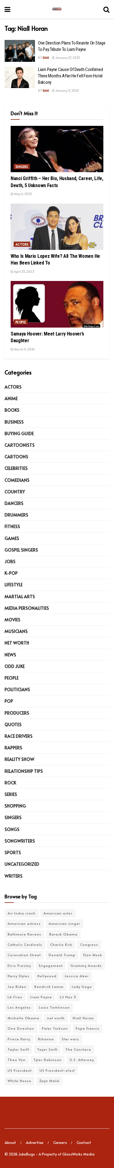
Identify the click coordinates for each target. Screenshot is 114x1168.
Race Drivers (19, 736)
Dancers (14, 503)
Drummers (16, 515)
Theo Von (17, 1059)
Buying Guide (19, 433)
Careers (60, 1142)
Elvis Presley (19, 965)
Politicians (17, 689)
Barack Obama (63, 934)
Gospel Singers (21, 550)
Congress (89, 944)
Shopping (15, 806)
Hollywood (47, 976)
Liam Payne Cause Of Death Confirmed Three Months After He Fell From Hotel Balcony (70, 76)
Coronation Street (24, 955)
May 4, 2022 (22, 194)
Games (12, 538)
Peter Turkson (55, 1028)
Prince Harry (19, 1039)
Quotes (13, 724)
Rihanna (46, 1039)
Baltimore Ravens (24, 934)
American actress (24, 923)
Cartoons (16, 457)
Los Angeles (19, 1007)
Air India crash (22, 913)
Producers (17, 713)
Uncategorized (22, 864)
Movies (12, 620)
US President (20, 1070)
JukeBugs (27, 1154)
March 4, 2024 (24, 349)
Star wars (70, 1039)
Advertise (34, 1142)
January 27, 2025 (67, 57)
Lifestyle (13, 585)
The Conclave (78, 1049)
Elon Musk (92, 955)
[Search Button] (106, 9)
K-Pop (11, 573)
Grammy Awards (86, 965)
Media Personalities (27, 608)
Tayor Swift (47, 1049)
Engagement (51, 965)
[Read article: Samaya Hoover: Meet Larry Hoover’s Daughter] (57, 304)
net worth (56, 1018)
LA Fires (15, 997)
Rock (10, 783)
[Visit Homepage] (57, 9)
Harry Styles (18, 976)
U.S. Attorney (82, 1059)
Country (15, 492)
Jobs (10, 561)
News (10, 655)
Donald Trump (62, 955)
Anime (11, 398)
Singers (22, 167)
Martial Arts (20, 596)
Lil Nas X (68, 997)
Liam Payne (41, 997)
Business (14, 422)
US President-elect (57, 1070)
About (10, 1142)
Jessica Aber (76, 976)
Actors (22, 244)
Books (12, 410)
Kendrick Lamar (49, 986)
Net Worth (17, 643)
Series (11, 794)
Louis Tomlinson (54, 1007)
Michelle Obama (23, 1018)
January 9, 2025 (67, 90)
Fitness (12, 526)
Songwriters (20, 841)
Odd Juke (15, 666)
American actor (57, 913)
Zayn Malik (49, 1080)
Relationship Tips (24, 771)
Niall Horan (83, 1018)
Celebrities (16, 468)
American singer (64, 923)
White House (19, 1080)
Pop (9, 701)
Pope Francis (87, 1028)
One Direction (21, 1028)
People (21, 322)
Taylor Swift (18, 1049)
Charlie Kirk (61, 944)
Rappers (13, 748)
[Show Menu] (7, 9)
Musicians (16, 631)
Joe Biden (17, 986)
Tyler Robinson (47, 1059)
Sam (46, 57)
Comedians (17, 480)
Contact (84, 1142)
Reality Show (19, 759)
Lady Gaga (82, 986)
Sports (13, 852)
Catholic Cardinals (25, 944)
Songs (12, 829)
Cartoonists (20, 445)
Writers (13, 876)
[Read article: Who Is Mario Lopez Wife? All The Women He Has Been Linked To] (57, 227)
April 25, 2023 (23, 271)
